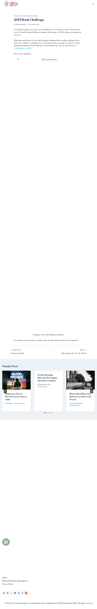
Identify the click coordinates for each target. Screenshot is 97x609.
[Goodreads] (22, 593)
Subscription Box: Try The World (73, 351)
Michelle (9, 403)
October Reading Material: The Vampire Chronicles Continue (47, 378)
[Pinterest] (15, 593)
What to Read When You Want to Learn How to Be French (80, 397)
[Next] (91, 391)
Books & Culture (20, 16)
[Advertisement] (16, 560)
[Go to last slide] (5, 391)
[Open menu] (93, 3)
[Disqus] (48, 450)
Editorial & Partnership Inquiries (15, 581)
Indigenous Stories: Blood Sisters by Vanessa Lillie (16, 397)
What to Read (32, 16)
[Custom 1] (26, 593)
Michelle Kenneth (21, 24)
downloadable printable (23, 48)
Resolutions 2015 (17, 351)
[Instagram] (3, 593)
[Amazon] (18, 593)
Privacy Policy (7, 584)
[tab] (44, 412)
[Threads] (7, 593)
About (4, 578)
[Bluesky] (11, 593)
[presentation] (16, 380)
